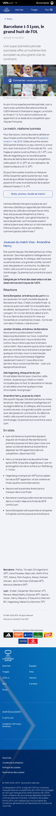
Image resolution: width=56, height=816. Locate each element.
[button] (48, 9)
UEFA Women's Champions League (6, 10)
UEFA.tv (6, 677)
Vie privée (6, 757)
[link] (19, 9)
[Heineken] (38, 635)
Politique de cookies (11, 767)
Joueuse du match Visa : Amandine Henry (26, 244)
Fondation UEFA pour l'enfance (11, 725)
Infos (31, 671)
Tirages (5, 671)
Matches (6, 665)
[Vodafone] (33, 641)
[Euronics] (23, 641)
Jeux (4, 683)
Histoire (32, 677)
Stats (4, 689)
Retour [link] (9, 19)
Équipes (32, 665)
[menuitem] (20, 9)
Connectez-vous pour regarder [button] (30, 80)
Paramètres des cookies (13, 772)
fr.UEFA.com (8, 717)
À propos (33, 683)
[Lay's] (48, 635)
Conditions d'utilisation (12, 762)
